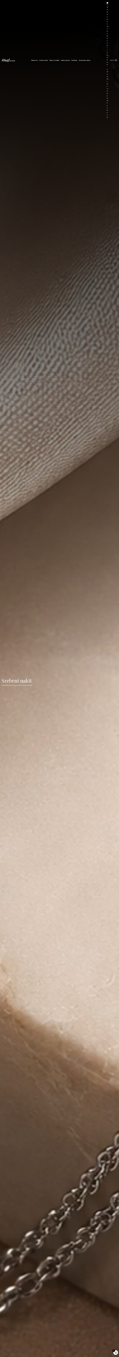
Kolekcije (74, 60)
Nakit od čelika (54, 60)
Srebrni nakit (43, 60)
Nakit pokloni (65, 60)
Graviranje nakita (84, 60)
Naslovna (34, 60)
